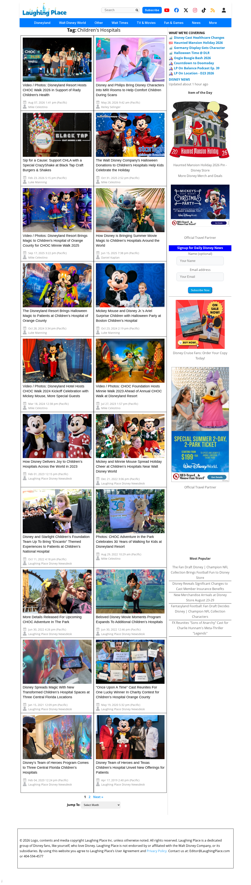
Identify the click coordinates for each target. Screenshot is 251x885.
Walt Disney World (72, 23)
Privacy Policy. (157, 851)
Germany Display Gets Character (199, 48)
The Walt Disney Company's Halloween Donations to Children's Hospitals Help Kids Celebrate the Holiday (130, 165)
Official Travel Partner (200, 237)
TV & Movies (146, 23)
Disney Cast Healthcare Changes (199, 37)
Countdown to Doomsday (194, 63)
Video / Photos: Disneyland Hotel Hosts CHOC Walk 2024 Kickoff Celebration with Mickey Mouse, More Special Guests (55, 391)
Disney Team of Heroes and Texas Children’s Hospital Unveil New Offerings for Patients (130, 767)
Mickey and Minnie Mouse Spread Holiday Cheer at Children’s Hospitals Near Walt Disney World (129, 466)
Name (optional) (200, 254)
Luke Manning (37, 182)
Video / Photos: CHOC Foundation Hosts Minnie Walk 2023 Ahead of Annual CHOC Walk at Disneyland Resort (129, 391)
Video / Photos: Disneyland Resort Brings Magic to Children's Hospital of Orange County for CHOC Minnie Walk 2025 (55, 240)
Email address (200, 270)
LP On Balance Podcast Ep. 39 (196, 68)
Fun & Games (173, 23)
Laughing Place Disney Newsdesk (50, 478)
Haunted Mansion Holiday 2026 (198, 43)
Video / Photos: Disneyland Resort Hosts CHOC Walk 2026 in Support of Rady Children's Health (54, 90)
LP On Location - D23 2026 (194, 73)
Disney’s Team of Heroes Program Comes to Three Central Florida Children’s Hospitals (56, 767)
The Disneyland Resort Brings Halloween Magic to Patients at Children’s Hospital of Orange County (55, 316)
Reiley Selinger (111, 107)
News (196, 23)
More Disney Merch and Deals (200, 176)
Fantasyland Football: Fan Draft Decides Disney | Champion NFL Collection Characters (200, 611)
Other (99, 23)
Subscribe (152, 10)
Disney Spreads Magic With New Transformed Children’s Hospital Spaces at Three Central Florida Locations (56, 692)
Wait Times (120, 23)
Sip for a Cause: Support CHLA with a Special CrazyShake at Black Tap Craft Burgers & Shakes (53, 165)
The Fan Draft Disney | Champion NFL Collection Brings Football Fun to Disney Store (200, 572)
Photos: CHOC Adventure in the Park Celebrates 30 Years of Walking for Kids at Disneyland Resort (129, 542)
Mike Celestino (37, 107)
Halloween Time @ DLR (192, 53)
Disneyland (42, 23)
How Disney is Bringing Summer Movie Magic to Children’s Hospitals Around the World (127, 240)
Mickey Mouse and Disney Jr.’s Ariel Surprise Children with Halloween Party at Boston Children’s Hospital (128, 316)
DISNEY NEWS (179, 79)
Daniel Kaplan (110, 257)
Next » (98, 797)
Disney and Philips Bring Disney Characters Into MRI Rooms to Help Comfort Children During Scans (130, 90)
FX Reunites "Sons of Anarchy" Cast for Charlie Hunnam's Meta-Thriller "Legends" (200, 628)
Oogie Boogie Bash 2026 (192, 58)
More (213, 23)
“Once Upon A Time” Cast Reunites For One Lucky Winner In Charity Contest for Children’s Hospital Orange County (127, 692)
